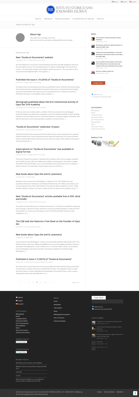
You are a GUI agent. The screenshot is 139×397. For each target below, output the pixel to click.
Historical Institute (97, 117)
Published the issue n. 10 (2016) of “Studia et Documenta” (45, 79)
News (30, 60)
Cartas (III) (19, 372)
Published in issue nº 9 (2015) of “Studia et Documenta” (44, 259)
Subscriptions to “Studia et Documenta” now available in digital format (45, 150)
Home (56, 301)
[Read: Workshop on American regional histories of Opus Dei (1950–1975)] (93, 46)
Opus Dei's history (41, 107)
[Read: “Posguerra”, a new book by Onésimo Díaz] (94, 323)
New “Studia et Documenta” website (34, 57)
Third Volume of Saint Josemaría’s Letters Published (29, 363)
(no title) (18, 375)
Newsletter (57, 305)
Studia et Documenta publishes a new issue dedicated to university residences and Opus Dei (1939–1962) (109, 54)
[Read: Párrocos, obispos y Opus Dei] (93, 72)
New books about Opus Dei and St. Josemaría (39, 174)
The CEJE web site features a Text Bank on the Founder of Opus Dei (48, 222)
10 (45, 282)
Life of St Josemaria (31, 227)
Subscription (58, 308)
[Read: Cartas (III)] (94, 343)
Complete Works (96, 115)
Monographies (96, 122)
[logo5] (69, 9)
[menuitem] (115, 1)
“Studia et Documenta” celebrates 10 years (37, 126)
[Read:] (94, 348)
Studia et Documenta (39, 60)
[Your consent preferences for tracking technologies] (135, 393)
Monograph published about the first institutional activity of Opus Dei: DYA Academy (47, 103)
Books (30, 107)
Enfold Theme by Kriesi (41, 394)
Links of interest (59, 318)
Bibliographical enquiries (62, 314)
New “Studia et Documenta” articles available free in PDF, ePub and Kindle (48, 197)
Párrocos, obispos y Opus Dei (104, 71)
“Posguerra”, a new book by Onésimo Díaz (109, 321)
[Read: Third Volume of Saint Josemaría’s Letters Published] (93, 39)
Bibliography (95, 110)
